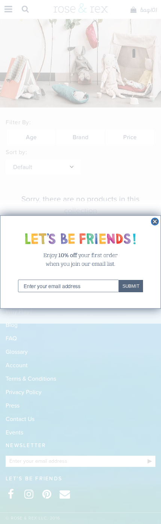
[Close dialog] (154, 221)
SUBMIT (131, 286)
